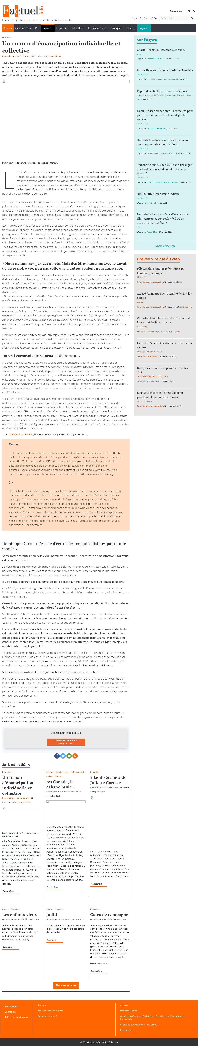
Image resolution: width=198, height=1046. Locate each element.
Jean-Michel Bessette (69, 791)
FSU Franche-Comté (156, 128)
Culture (5, 909)
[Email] (69, 756)
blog (139, 54)
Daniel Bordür (23, 56)
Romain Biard (20, 919)
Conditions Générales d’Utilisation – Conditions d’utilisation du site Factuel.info (152, 1017)
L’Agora (143, 28)
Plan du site (126, 1030)
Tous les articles (66, 985)
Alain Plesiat (107, 919)
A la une (8, 28)
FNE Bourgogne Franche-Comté (161, 79)
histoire (49, 772)
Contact (124, 1005)
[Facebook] (57, 756)
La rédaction (158, 282)
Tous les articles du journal (51, 1010)
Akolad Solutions (110, 1042)
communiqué (142, 74)
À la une (42, 1005)
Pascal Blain (152, 232)
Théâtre (58, 776)
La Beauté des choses (21, 434)
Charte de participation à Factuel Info (138, 1024)
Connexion (176, 11)
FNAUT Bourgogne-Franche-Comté (162, 182)
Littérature (7, 37)
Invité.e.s (151, 203)
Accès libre (8, 891)
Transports (163, 376)
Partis (139, 401)
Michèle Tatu (110, 787)
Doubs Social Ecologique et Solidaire (163, 153)
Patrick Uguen (64, 919)
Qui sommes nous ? (47, 1016)
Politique (151, 351)
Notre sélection (165, 246)
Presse (159, 351)
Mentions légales (128, 1010)
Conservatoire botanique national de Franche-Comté (170, 95)
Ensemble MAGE (154, 59)
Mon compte (11, 1006)
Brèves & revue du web (158, 258)
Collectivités (142, 327)
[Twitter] (63, 756)
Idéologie (141, 277)
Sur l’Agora (147, 39)
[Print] (75, 756)
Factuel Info (94, 1042)
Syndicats (148, 401)
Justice (140, 302)
